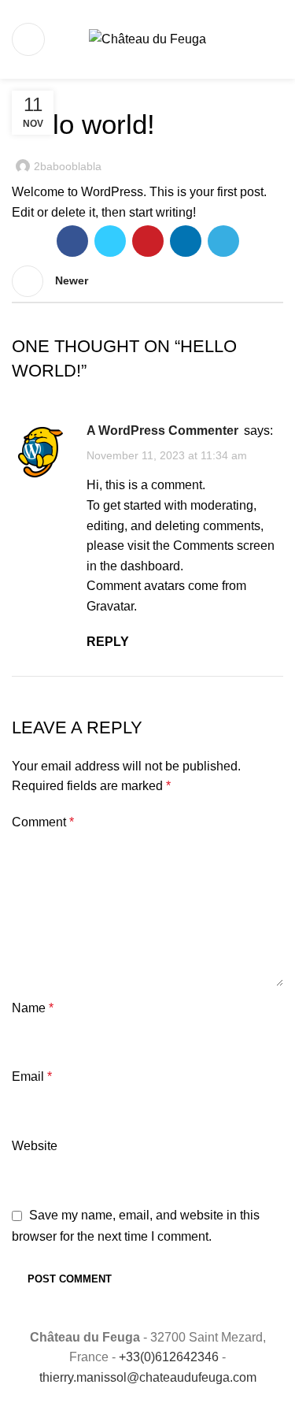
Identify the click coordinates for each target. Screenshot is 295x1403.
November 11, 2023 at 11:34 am (167, 455)
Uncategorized (60, 88)
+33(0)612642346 (169, 1357)
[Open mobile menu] (28, 39)
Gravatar (110, 606)
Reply (108, 641)
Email (32, 1076)
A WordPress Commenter (162, 430)
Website (34, 1145)
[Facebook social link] (72, 241)
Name (32, 1008)
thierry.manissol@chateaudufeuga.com (147, 1377)
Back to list (148, 281)
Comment (43, 822)
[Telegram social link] (223, 241)
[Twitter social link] (110, 241)
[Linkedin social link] (185, 241)
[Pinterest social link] (148, 241)
